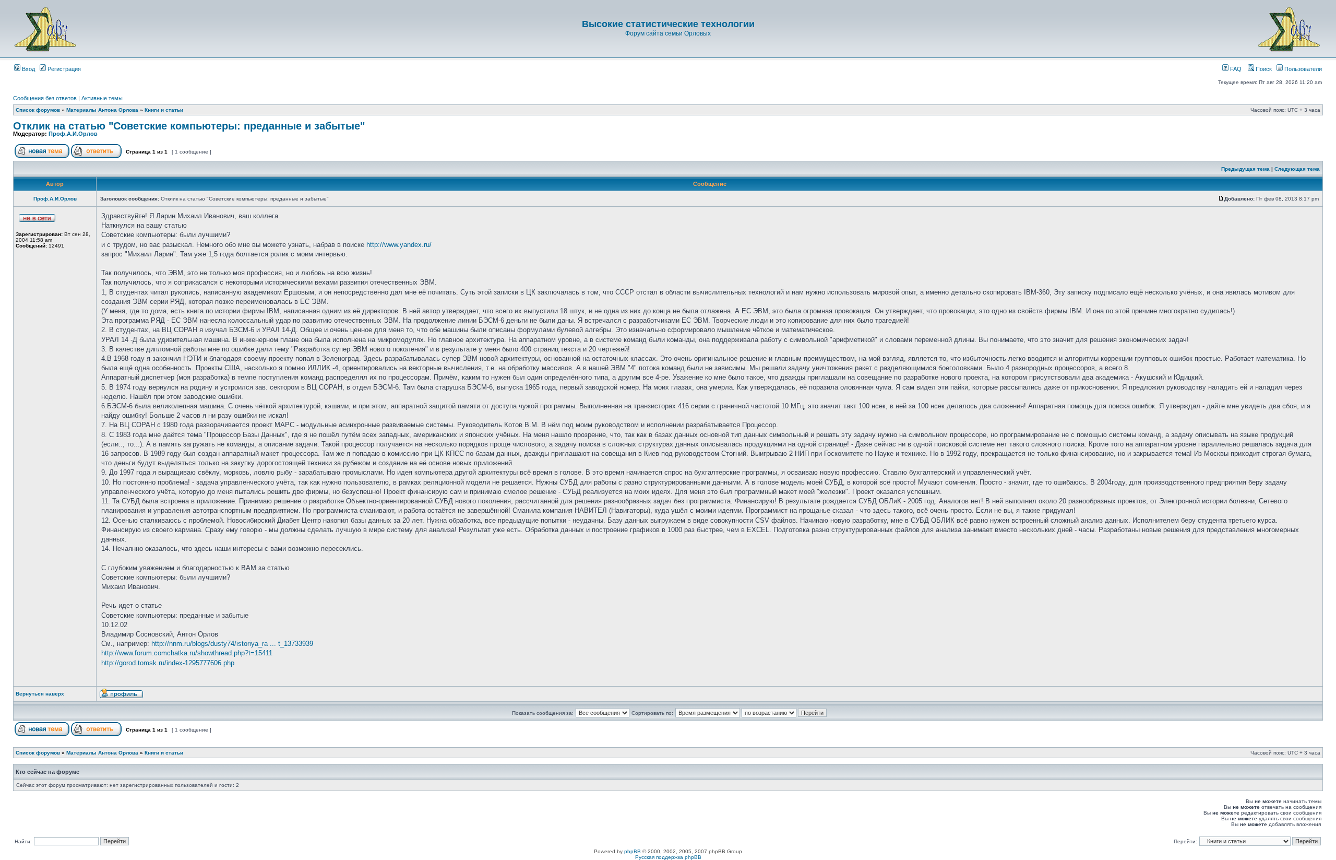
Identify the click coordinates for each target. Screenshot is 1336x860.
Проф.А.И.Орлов (73, 134)
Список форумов (38, 110)
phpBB (632, 851)
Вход (27, 69)
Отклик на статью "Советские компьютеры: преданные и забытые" (189, 126)
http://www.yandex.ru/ (399, 245)
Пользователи (1302, 69)
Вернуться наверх (40, 694)
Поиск (1263, 69)
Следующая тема (1297, 169)
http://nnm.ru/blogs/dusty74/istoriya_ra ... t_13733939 (232, 643)
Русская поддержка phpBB (668, 857)
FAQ (1235, 69)
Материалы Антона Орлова (102, 110)
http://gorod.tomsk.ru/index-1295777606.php (167, 663)
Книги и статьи (164, 110)
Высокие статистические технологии (668, 24)
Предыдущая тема (1245, 169)
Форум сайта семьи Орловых (668, 33)
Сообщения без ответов (45, 98)
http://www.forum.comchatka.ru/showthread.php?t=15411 (186, 653)
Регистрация (63, 69)
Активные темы (102, 98)
